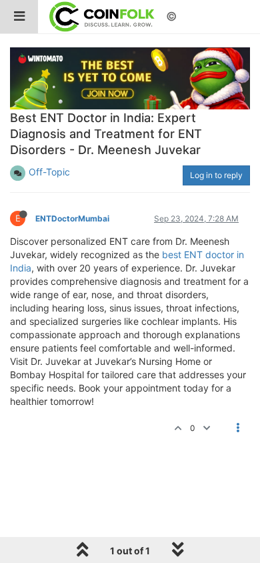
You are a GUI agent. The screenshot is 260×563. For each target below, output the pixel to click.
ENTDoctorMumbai (72, 218)
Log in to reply (216, 175)
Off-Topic (49, 171)
